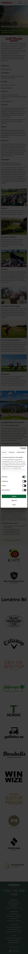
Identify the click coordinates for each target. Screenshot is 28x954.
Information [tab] (12, 452)
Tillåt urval (14, 500)
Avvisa (14, 504)
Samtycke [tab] (4, 452)
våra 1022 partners (10, 459)
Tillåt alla (14, 496)
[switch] (24, 481)
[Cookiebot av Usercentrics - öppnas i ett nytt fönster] (20, 448)
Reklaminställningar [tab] (22, 452)
